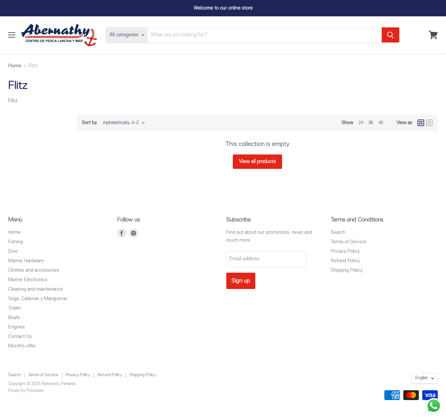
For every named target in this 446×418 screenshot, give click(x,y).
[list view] (429, 123)
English (421, 378)
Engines (16, 327)
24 (360, 123)
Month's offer (22, 346)
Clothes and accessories (33, 270)
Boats (14, 317)
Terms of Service (348, 241)
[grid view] (421, 123)
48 (380, 123)
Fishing (15, 241)
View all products (257, 161)
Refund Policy (345, 260)
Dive (13, 251)
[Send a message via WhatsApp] (434, 406)
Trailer (14, 308)
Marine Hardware (26, 260)
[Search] (390, 34)
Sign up (240, 281)
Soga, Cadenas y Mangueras (37, 298)
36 (370, 123)
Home (14, 66)
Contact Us (20, 336)
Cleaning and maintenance (35, 289)
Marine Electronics (27, 279)
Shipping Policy (346, 270)
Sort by (89, 122)
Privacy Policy (345, 251)
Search (338, 232)
